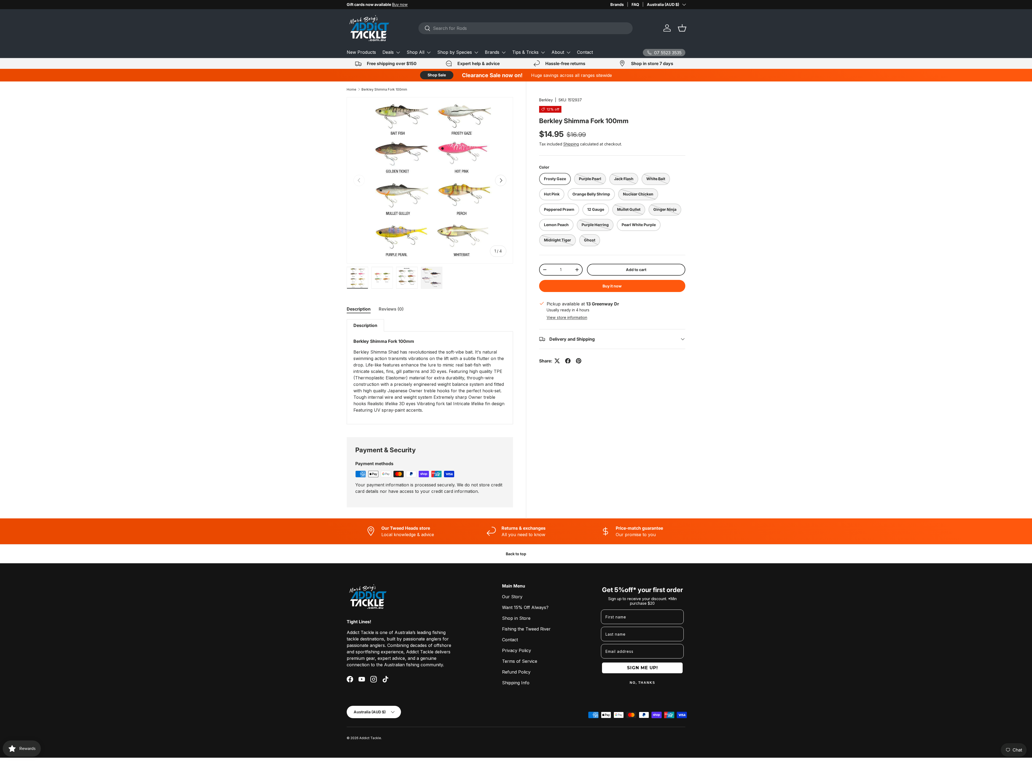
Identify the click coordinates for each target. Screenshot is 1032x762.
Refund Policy (516, 672)
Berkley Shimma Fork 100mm (384, 89)
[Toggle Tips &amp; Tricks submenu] (543, 52)
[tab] (359, 309)
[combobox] (525, 28)
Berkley (546, 100)
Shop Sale (437, 75)
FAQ (635, 4)
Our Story (512, 596)
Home (351, 89)
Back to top (516, 553)
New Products (361, 52)
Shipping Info (515, 682)
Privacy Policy (516, 650)
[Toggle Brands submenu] (503, 52)
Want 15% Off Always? (525, 607)
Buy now (400, 4)
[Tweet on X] (557, 360)
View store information (567, 317)
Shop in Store (516, 618)
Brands (617, 4)
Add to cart (636, 269)
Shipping (571, 144)
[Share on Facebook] (567, 360)
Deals (388, 52)
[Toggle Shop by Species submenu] (476, 52)
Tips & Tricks (525, 52)
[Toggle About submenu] (568, 52)
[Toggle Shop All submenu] (428, 52)
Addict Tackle (370, 738)
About (557, 52)
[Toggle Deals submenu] (398, 52)
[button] (682, 28)
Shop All (415, 52)
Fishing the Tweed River (526, 629)
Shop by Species (454, 52)
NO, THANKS (642, 683)
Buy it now (612, 286)
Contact (585, 52)
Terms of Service (519, 661)
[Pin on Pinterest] (578, 360)
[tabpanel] (430, 371)
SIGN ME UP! (642, 667)
